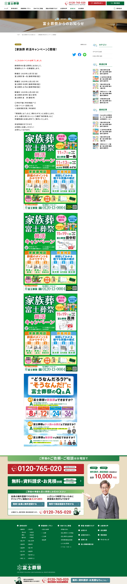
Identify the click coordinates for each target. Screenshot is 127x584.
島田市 (23, 548)
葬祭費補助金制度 (66, 540)
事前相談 (104, 535)
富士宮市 (31, 541)
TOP (18, 35)
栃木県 (30, 555)
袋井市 (23, 555)
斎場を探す (23, 526)
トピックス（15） (97, 56)
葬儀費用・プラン (47, 526)
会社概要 (104, 530)
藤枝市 (30, 544)
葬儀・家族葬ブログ (87, 526)
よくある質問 (65, 543)
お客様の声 (104, 526)
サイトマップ (105, 539)
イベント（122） (97, 52)
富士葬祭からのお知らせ (29, 35)
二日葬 (44, 536)
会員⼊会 (84, 539)
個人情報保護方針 (87, 544)
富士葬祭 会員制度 (67, 536)
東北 (22, 558)
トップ (6, 8)
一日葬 (44, 533)
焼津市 (23, 544)
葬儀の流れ (64, 529)
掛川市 (23, 551)
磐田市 (30, 551)
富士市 (23, 541)
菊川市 (30, 548)
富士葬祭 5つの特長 (67, 533)
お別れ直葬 (45, 529)
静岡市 (23, 529)
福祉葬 (44, 540)
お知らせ (84, 530)
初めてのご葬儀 (65, 526)
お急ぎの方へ (85, 535)
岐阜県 (30, 558)
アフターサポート (66, 547)
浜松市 (30, 529)
